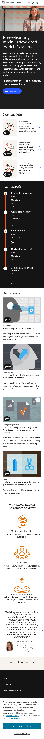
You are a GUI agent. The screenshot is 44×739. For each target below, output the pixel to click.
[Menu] (41, 3)
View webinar (39, 127)
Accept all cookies (22, 726)
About (5, 679)
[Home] (13, 3)
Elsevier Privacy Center (10, 691)
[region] (22, 718)
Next (42, 631)
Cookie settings (12, 715)
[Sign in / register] (33, 3)
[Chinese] (37, 3)
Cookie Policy (14, 718)
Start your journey (12, 91)
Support (5, 685)
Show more (12, 205)
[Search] (29, 3)
